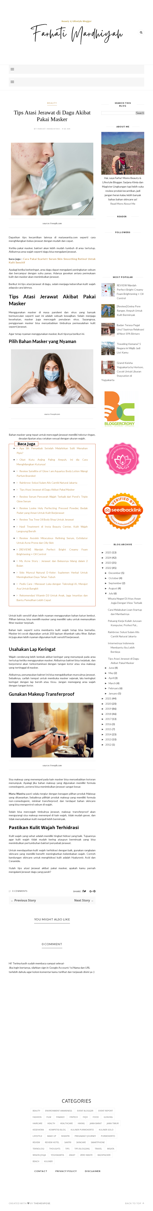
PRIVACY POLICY (66, 1171)
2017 (108, 718)
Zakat (72, 1155)
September (115, 583)
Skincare (81, 1142)
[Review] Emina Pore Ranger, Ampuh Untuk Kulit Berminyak (129, 310)
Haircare (37, 1123)
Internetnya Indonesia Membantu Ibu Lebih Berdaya (121, 647)
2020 (108, 703)
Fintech (74, 1117)
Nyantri (65, 1136)
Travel (98, 1148)
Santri (67, 1142)
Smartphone (98, 1142)
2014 (108, 734)
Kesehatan (38, 1129)
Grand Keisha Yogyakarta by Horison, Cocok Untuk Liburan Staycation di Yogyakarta (122, 371)
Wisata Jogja (39, 1155)
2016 (108, 724)
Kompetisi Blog (57, 1129)
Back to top (133, 1203)
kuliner (48, 1161)
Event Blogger (85, 1110)
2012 (108, 744)
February (114, 688)
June (111, 667)
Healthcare (66, 1123)
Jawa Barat (96, 1123)
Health (51, 1123)
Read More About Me (122, 203)
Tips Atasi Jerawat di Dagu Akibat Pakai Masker (47, 489)
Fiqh (85, 1117)
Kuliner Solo (106, 1129)
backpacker (104, 1155)
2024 (108, 557)
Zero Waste (86, 1155)
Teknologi (38, 1148)
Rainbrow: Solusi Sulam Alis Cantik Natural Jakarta (48, 482)
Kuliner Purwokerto (82, 1129)
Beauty (52, 103)
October (114, 578)
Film (48, 1117)
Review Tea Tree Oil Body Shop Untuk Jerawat (46, 519)
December (115, 572)
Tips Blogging (82, 1148)
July (111, 593)
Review (36, 1142)
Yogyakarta (57, 1155)
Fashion (37, 1117)
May (111, 673)
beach (36, 1161)
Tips (67, 1148)
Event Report (105, 1110)
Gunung (108, 1117)
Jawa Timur (113, 1123)
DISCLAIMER (93, 1171)
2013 (108, 739)
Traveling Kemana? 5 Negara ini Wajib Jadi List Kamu (129, 348)
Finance (60, 1117)
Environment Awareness (58, 1110)
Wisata (110, 1148)
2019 (108, 708)
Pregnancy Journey (85, 1136)
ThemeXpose (42, 1203)
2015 (108, 729)
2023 (108, 562)
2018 (108, 713)
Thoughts (54, 1148)
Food (96, 1117)
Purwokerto (108, 1136)
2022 (108, 567)
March (112, 683)
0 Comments (19, 891)
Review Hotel (52, 1142)
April (111, 678)
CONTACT (40, 1171)
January (113, 693)
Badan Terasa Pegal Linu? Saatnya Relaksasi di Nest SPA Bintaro (130, 329)
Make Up (51, 1136)
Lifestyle (37, 1136)
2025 (108, 552)
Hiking (81, 1123)
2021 (108, 698)
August (113, 588)
